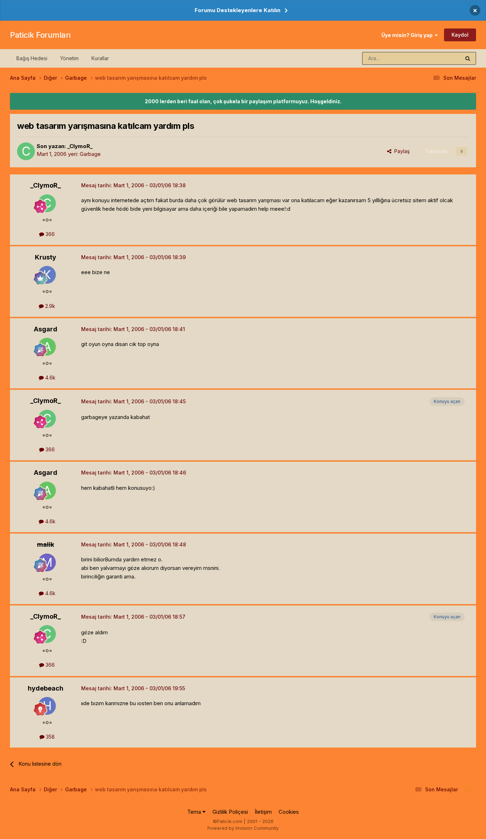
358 (49, 737)
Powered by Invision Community (243, 828)
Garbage (90, 154)
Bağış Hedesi (31, 58)
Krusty (45, 257)
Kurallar (100, 58)
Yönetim (69, 58)
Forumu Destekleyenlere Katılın (237, 10)
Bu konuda (439, 58)
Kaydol (460, 35)
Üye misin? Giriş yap (408, 35)
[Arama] (468, 58)
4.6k (50, 377)
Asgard (45, 329)
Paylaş (400, 151)
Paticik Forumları (40, 35)
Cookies (289, 811)
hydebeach (45, 688)
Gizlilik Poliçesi (230, 811)
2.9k (49, 306)
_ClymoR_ (80, 146)
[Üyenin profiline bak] (26, 151)
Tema (194, 811)
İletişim (263, 811)
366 (49, 234)
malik (45, 544)
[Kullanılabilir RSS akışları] (468, 789)
